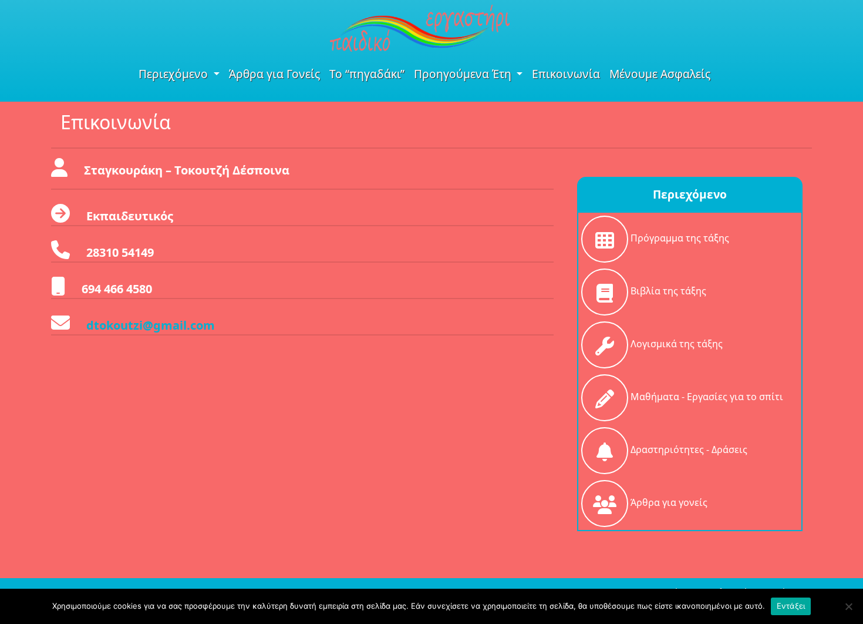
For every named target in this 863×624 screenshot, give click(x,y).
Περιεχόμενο (175, 74)
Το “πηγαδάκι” (366, 74)
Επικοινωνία (566, 74)
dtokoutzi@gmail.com (150, 325)
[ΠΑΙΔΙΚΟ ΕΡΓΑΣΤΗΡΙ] (420, 27)
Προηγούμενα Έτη (464, 74)
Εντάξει (791, 605)
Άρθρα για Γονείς (274, 74)
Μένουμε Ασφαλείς (659, 74)
